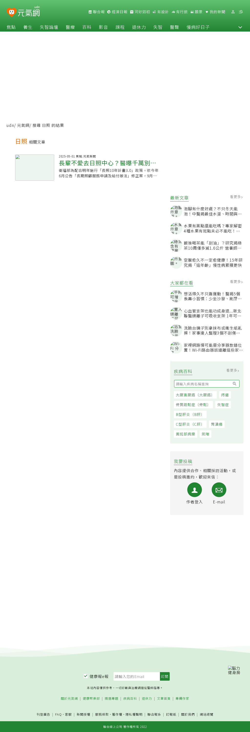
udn (10, 125)
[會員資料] (233, 12)
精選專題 (111, 698)
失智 (158, 27)
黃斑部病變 (185, 433)
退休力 (139, 27)
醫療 (70, 27)
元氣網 (23, 125)
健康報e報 (99, 676)
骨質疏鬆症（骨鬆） (193, 404)
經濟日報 (119, 12)
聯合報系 (154, 714)
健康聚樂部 (91, 698)
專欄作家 (182, 698)
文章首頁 (164, 698)
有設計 (162, 12)
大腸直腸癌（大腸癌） (195, 394)
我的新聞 (217, 12)
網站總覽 (206, 714)
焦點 (11, 27)
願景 (198, 12)
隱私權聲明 (134, 714)
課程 (120, 27)
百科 (87, 27)
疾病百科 (130, 698)
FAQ (58, 714)
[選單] (241, 12)
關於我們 (188, 714)
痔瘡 (225, 394)
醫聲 (174, 27)
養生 (27, 27)
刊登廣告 (43, 714)
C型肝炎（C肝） (190, 424)
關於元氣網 (69, 698)
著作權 (117, 714)
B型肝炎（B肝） (190, 414)
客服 (68, 714)
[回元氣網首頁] (29, 11)
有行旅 (181, 12)
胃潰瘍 (217, 424)
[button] (240, 27)
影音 (103, 27)
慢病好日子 (198, 27)
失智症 (223, 404)
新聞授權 (83, 714)
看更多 (236, 197)
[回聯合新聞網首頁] (12, 12)
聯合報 (98, 12)
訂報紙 (171, 714)
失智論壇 (49, 27)
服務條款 (102, 714)
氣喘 (205, 433)
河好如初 (142, 12)
